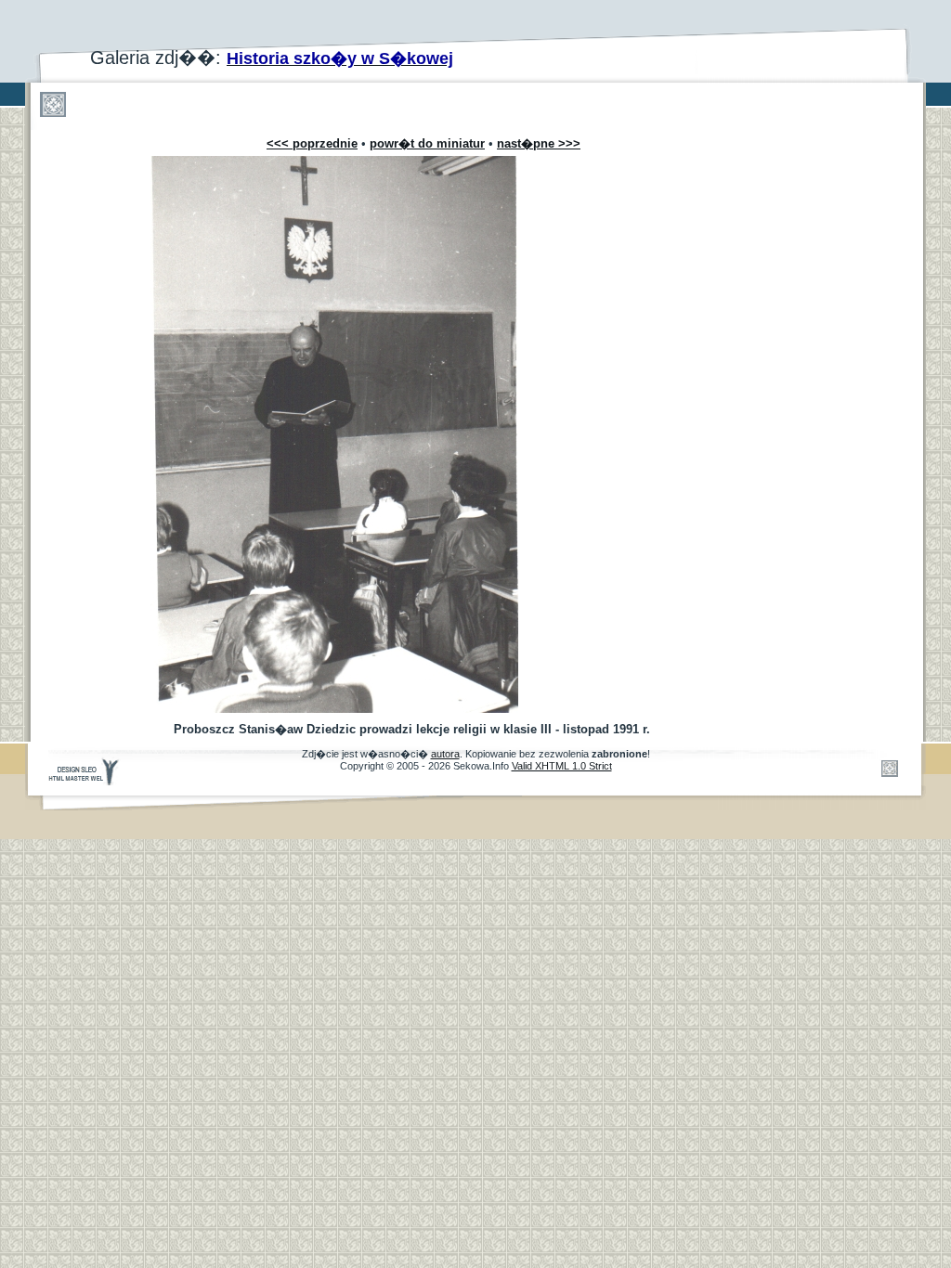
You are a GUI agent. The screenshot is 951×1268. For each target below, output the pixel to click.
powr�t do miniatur (427, 143)
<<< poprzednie (312, 143)
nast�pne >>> (538, 143)
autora (445, 753)
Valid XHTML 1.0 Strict (562, 765)
